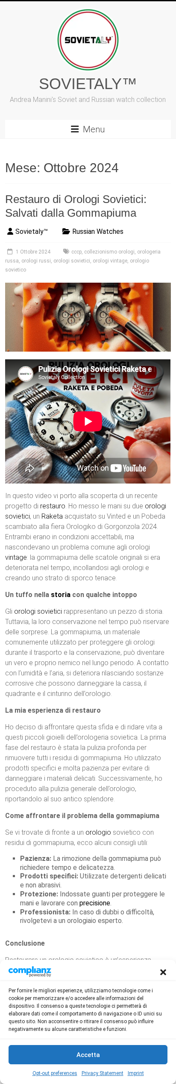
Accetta (88, 1055)
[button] (163, 971)
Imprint (136, 1073)
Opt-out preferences (54, 1073)
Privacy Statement (102, 1073)
